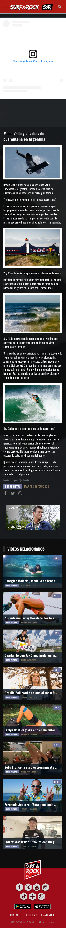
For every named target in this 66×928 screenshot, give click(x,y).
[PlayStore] (22, 905)
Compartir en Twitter (13, 494)
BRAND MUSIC (47, 915)
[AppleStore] (42, 905)
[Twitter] (28, 887)
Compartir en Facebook (6, 494)
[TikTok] (24, 896)
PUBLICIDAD (31, 915)
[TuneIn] (32, 896)
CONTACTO (15, 915)
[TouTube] (37, 887)
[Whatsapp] (41, 896)
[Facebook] (19, 887)
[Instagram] (45, 887)
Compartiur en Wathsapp (21, 494)
